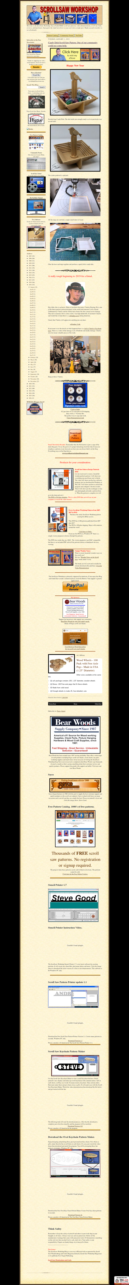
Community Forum (66, 35)
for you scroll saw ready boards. (75, 649)
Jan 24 (32, 341)
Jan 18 (32, 328)
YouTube (79, 35)
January (32, 287)
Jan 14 (32, 319)
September (33, 374)
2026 (30, 398)
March (32, 360)
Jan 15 (32, 321)
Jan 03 (32, 294)
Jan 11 (32, 312)
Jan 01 (32, 289)
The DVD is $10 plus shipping (57, 497)
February (33, 357)
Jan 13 (32, 317)
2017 (30, 280)
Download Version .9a (75, 1215)
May (31, 364)
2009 (30, 261)
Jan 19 (32, 330)
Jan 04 (32, 296)
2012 (30, 268)
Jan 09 (32, 307)
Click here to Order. (85, 532)
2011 (30, 265)
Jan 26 (32, 346)
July (31, 369)
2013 (30, 270)
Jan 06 (32, 301)
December (33, 381)
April (32, 362)
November (33, 379)
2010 (30, 263)
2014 (30, 273)
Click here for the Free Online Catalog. (75, 874)
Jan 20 (32, 332)
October (32, 376)
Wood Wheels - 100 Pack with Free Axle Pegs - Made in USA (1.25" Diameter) (87, 665)
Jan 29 (32, 351)
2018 (30, 282)
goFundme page (74, 316)
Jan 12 (32, 314)
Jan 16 (32, 323)
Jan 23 (32, 339)
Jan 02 (32, 292)
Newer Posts (52, 704)
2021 (30, 386)
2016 (30, 277)
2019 (30, 285)
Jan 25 (32, 344)
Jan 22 (32, 337)
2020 (30, 384)
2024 (30, 393)
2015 (30, 275)
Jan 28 (32, 348)
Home (75, 704)
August (32, 372)
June (31, 367)
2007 (30, 256)
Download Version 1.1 (75, 1041)
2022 (30, 388)
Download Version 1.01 (75, 1126)
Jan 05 (32, 298)
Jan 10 (32, 310)
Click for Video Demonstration (88, 567)
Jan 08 (32, 305)
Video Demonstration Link (75, 418)
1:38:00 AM (65, 697)
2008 (30, 258)
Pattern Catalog (52, 35)
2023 (30, 391)
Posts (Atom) (61, 711)
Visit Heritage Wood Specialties (75, 647)
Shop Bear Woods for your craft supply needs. (75, 621)
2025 (30, 395)
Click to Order (75, 409)
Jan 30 (32, 353)
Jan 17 (32, 326)
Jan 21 (32, 335)
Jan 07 (32, 303)
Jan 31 (32, 355)
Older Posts (98, 704)
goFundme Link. (75, 324)
